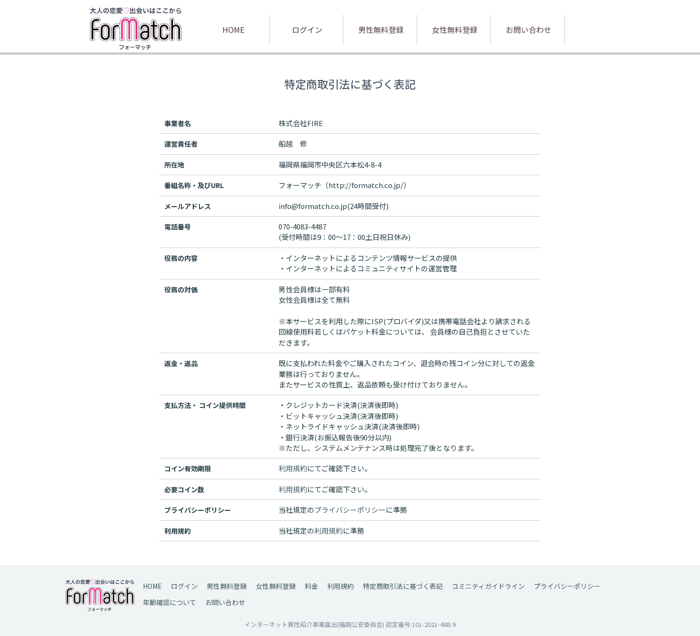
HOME (233, 29)
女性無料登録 (455, 29)
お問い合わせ (528, 29)
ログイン (307, 29)
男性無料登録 (381, 29)
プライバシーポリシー (567, 586)
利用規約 (340, 586)
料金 (311, 586)
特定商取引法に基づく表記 (403, 586)
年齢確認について (169, 602)
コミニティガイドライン (488, 586)
